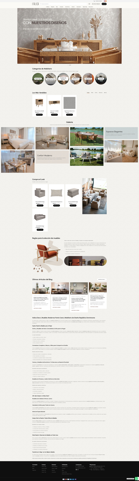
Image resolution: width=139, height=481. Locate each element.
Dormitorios (76, 75)
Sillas (33, 464)
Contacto (63, 464)
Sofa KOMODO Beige (40, 222)
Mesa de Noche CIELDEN (39, 107)
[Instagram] (77, 466)
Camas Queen (44, 464)
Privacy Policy (64, 468)
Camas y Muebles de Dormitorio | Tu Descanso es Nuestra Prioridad (50, 358)
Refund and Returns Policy (67, 470)
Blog (63, 466)
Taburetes (34, 466)
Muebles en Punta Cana (38, 292)
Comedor (101, 75)
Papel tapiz (38, 75)
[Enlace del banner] (52, 153)
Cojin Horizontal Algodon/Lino (56, 198)
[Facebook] (76, 466)
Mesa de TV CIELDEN (54, 107)
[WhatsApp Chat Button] (136, 478)
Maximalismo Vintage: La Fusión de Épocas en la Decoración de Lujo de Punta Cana (60, 296)
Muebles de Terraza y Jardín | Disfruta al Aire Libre (46, 375)
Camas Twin (44, 468)
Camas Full (44, 466)
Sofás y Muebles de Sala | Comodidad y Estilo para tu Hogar (48, 325)
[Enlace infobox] (98, 1)
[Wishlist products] (89, 4)
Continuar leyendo (38, 304)
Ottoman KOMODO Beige (73, 198)
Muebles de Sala (50, 75)
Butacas (53, 466)
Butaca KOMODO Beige (40, 198)
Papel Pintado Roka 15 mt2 (69, 107)
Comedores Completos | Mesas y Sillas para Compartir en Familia (50, 342)
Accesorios (54, 468)
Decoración (88, 75)
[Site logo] (35, 3)
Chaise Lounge (54, 464)
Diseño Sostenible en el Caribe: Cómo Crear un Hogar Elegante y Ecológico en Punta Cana (41, 295)
